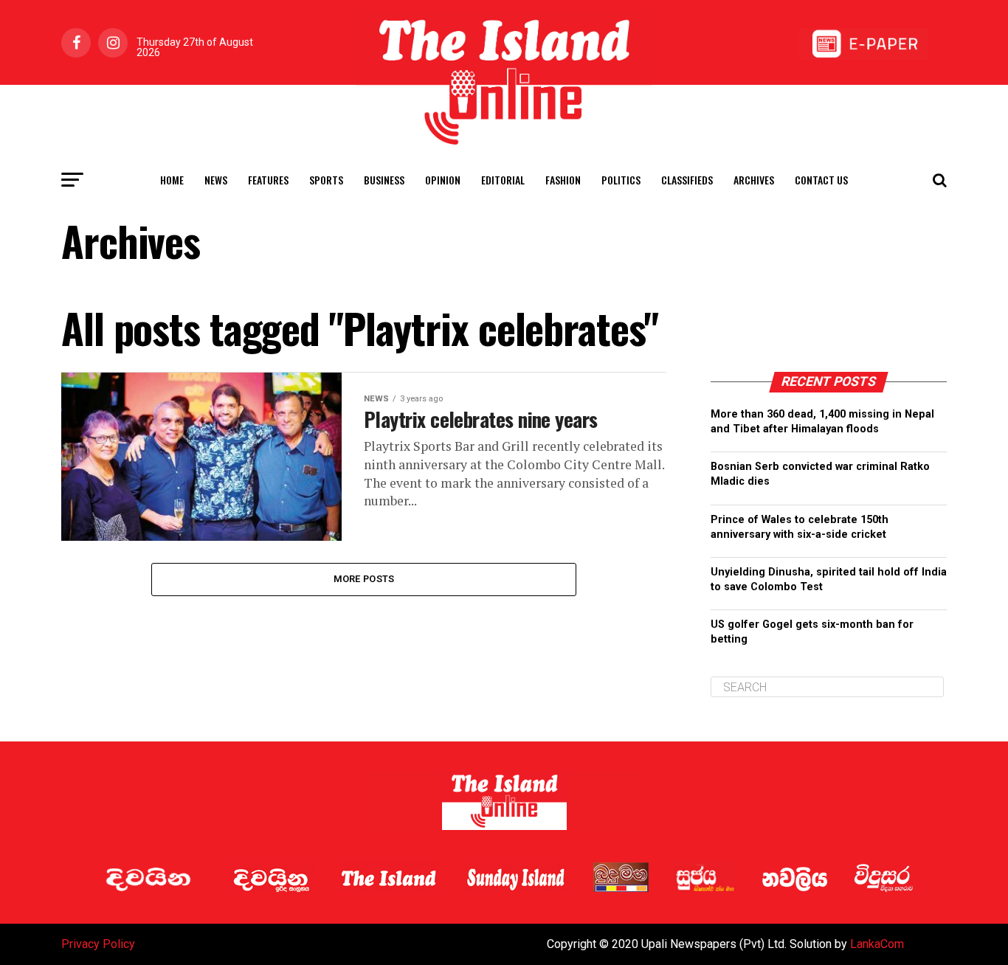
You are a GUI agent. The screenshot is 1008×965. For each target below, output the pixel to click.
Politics (621, 179)
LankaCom (877, 944)
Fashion (563, 179)
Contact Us (821, 179)
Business (384, 179)
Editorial (503, 179)
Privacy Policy (98, 944)
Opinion (442, 179)
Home (172, 179)
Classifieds (687, 179)
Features (268, 179)
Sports (326, 179)
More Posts (364, 578)
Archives (753, 179)
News (215, 179)
